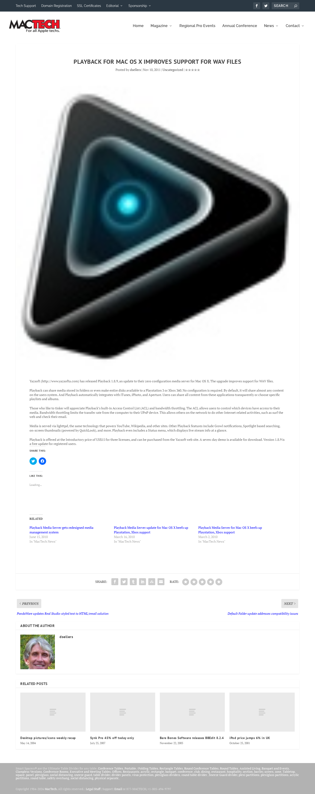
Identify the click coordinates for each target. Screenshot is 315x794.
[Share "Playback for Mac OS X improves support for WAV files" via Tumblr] (133, 581)
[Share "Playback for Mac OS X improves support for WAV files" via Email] (161, 581)
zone (278, 772)
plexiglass (42, 775)
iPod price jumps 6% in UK (249, 738)
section (248, 772)
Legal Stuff (93, 789)
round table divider (194, 775)
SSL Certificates (89, 6)
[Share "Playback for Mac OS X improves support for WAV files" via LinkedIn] (142, 581)
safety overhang (58, 778)
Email (118, 789)
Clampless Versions (29, 772)
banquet (170, 772)
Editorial (112, 6)
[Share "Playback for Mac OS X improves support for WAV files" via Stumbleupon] (151, 581)
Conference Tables (110, 768)
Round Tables (229, 768)
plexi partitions (249, 775)
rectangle (157, 772)
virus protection (143, 775)
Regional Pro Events (197, 26)
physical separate (107, 778)
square (20, 775)
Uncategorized (173, 69)
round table (38, 778)
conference (185, 772)
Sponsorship (137, 6)
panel (30, 775)
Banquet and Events (275, 768)
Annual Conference (239, 26)
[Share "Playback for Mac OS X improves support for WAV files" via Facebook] (114, 581)
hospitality (234, 772)
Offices (117, 772)
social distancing (61, 775)
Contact (293, 26)
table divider (101, 775)
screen (268, 772)
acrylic (145, 772)
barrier (258, 772)
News (269, 26)
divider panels (121, 775)
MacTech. (51, 789)
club (197, 772)
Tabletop (289, 772)
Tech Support (26, 6)
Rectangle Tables (171, 768)
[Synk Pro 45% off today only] (122, 712)
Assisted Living (250, 768)
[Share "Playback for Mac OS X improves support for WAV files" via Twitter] (124, 581)
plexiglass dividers (167, 775)
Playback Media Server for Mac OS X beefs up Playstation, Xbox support (230, 529)
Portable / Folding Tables (141, 768)
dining (205, 772)
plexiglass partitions (274, 775)
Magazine (159, 26)
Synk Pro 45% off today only (112, 738)
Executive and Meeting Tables (90, 772)
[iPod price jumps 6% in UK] (261, 712)
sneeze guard (83, 775)
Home (138, 26)
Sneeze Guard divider (223, 775)
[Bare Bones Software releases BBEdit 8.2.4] (192, 712)
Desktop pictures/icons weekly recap (48, 738)
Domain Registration (56, 6)
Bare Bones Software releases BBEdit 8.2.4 (192, 738)
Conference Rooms (55, 772)
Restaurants (131, 772)
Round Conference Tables (201, 768)
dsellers (135, 69)
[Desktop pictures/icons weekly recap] (52, 712)
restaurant (218, 772)
